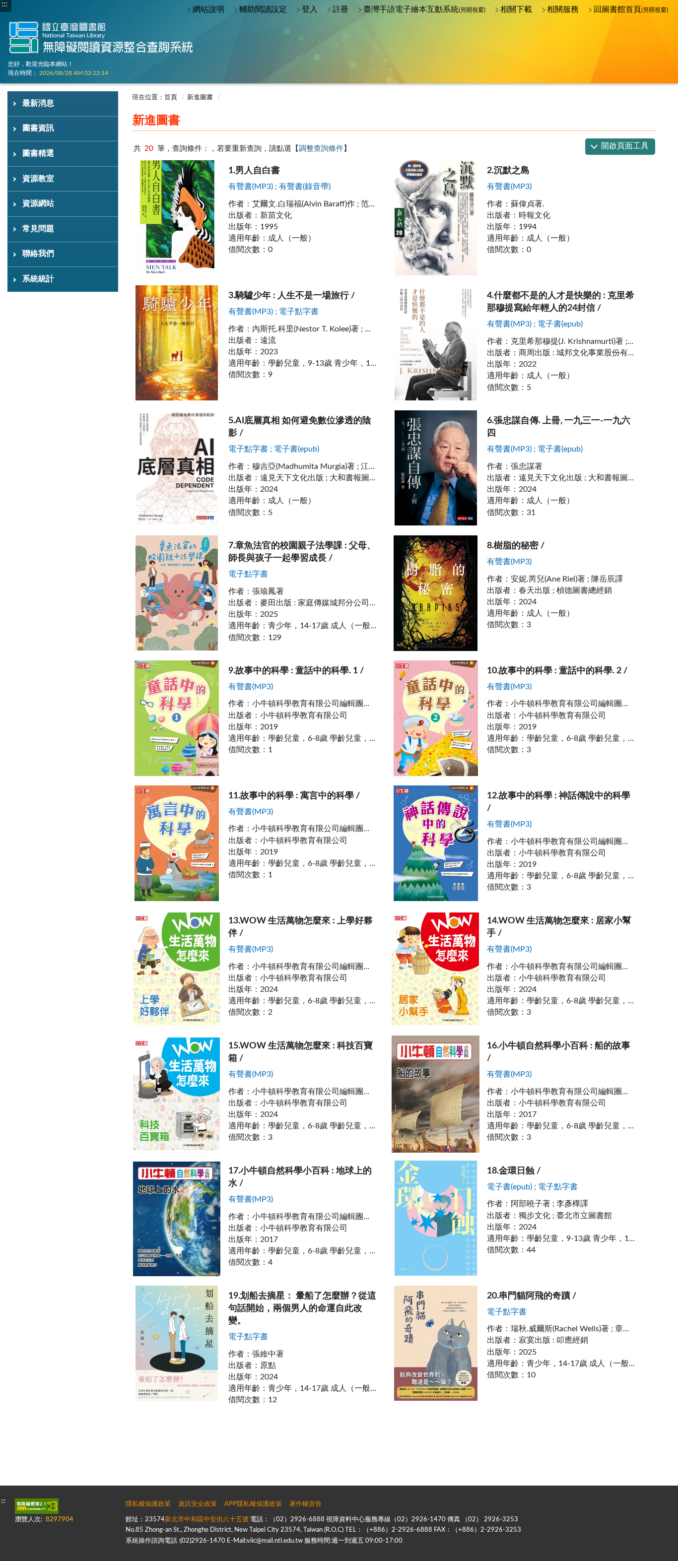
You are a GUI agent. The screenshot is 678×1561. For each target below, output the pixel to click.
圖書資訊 (38, 128)
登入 (310, 9)
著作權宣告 (305, 1504)
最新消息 (38, 103)
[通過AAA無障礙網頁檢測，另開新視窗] (37, 1506)
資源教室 (38, 179)
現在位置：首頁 (154, 97)
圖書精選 (38, 153)
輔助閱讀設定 (263, 9)
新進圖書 (200, 97)
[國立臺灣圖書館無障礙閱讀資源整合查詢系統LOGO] (101, 30)
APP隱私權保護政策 (253, 1504)
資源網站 (38, 203)
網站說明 (208, 9)
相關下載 (516, 9)
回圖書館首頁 (631, 9)
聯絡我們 (38, 254)
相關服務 (563, 9)
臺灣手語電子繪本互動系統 (424, 9)
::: (123, 87)
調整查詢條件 (321, 148)
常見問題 (38, 229)
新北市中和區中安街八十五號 (207, 1519)
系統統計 (38, 279)
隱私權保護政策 (148, 1504)
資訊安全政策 (197, 1504)
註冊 (340, 9)
